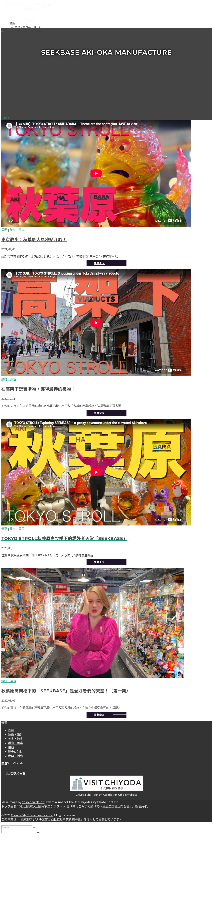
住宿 (17, 70)
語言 (10, 888)
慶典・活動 (21, 79)
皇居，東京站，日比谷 (28, 27)
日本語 (19, 96)
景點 (17, 53)
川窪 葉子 (138, 806)
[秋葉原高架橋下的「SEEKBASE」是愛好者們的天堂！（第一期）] (106, 623)
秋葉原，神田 (23, 36)
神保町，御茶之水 (25, 40)
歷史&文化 (21, 75)
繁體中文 (16, 88)
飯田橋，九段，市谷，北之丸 (32, 44)
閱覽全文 (99, 263)
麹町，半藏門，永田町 (28, 31)
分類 (12, 49)
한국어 (19, 101)
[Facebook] (2, 767)
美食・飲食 (21, 62)
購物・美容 (21, 66)
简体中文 (20, 105)
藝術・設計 (21, 57)
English (19, 92)
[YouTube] (8, 767)
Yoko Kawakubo (33, 802)
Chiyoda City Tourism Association (32, 815)
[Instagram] (5, 767)
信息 (12, 83)
